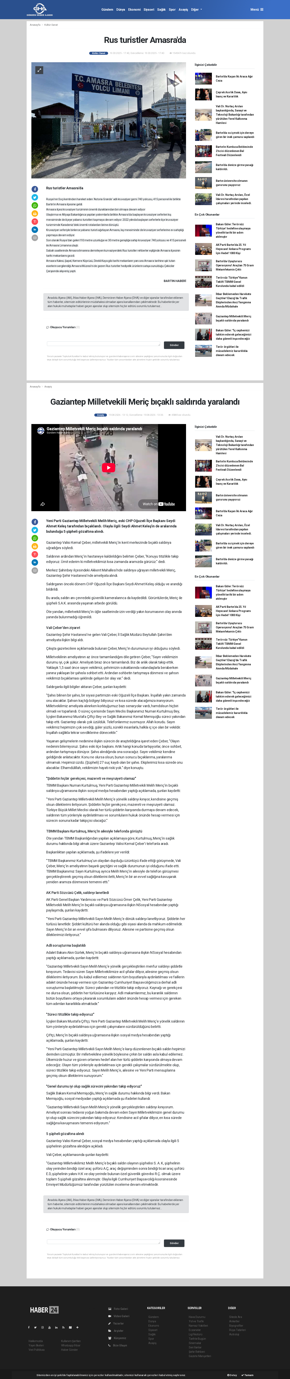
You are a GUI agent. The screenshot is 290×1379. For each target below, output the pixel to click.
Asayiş (183, 9)
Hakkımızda (36, 1341)
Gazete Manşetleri (200, 1356)
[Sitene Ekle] (79, 1327)
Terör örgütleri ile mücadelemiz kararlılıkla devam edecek (232, 351)
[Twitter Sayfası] (37, 1327)
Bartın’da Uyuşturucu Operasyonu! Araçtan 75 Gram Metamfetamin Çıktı (235, 265)
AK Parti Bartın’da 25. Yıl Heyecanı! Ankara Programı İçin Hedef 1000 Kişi (233, 249)
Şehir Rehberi (197, 1351)
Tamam (249, 1375)
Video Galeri (121, 1316)
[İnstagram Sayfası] (44, 1327)
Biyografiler (236, 1325)
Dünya (120, 9)
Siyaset (149, 9)
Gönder (174, 345)
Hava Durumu (197, 1317)
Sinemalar (195, 1343)
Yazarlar (118, 1323)
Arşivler (118, 1330)
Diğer (195, 9)
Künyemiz (119, 1338)
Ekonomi (134, 9)
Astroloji (234, 1334)
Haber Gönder (69, 1349)
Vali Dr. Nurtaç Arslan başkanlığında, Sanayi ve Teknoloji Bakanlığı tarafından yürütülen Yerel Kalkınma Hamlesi (235, 114)
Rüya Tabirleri (237, 1330)
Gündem (107, 9)
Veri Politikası (37, 1349)
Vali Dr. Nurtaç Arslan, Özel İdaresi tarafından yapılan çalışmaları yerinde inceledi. (234, 199)
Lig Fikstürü (195, 1334)
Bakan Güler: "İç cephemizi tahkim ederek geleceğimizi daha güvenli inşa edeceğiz (233, 334)
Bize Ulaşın (119, 1345)
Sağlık (161, 9)
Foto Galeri (120, 1308)
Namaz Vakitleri (198, 1325)
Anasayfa (35, 24)
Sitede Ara (235, 1317)
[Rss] (65, 1327)
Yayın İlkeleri (36, 1345)
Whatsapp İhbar (70, 1345)
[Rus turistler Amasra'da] (108, 120)
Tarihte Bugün (197, 1338)
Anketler (234, 1321)
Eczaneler (195, 1330)
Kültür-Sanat (51, 24)
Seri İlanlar (195, 1347)
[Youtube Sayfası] (51, 1327)
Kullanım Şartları (71, 1341)
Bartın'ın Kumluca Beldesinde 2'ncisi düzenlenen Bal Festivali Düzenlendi (234, 151)
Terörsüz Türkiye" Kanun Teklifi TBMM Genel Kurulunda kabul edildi (231, 281)
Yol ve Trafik (196, 1321)
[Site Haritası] (72, 1327)
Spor (172, 9)
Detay (233, 1375)
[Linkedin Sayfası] (58, 1327)
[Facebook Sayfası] (30, 1327)
